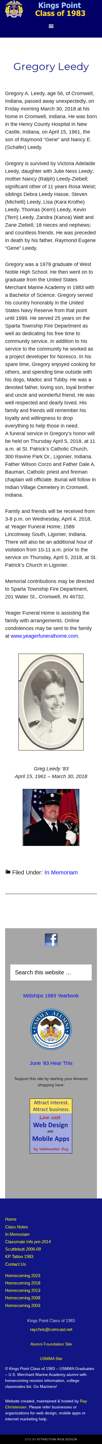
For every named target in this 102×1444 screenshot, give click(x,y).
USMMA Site (51, 1358)
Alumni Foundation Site (51, 1344)
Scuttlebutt (23, 1249)
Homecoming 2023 (22, 1275)
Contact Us (15, 1264)
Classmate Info (28, 1241)
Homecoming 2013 (22, 1290)
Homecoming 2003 (22, 1305)
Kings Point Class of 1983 (51, 10)
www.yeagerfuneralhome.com (44, 636)
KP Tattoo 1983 (19, 1256)
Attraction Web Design (57, 1439)
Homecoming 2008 (22, 1297)
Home (10, 1219)
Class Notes (16, 1226)
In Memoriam (61, 872)
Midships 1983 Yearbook (51, 996)
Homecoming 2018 (22, 1283)
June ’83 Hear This (51, 1063)
